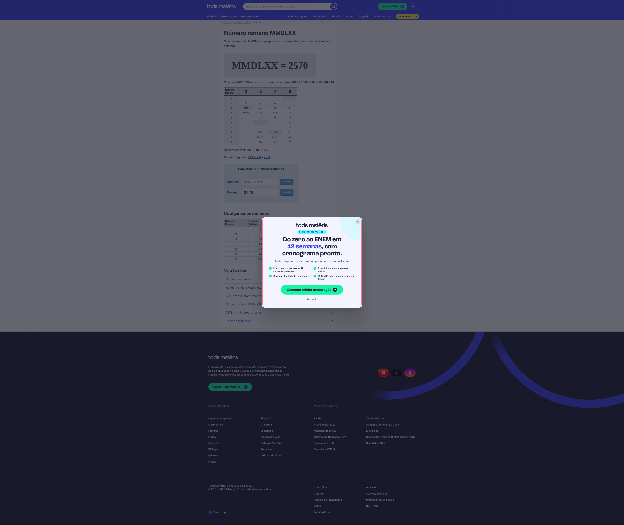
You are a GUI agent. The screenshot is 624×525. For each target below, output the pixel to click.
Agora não (312, 299)
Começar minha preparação (309, 290)
